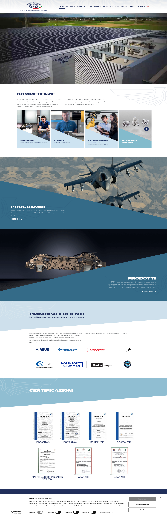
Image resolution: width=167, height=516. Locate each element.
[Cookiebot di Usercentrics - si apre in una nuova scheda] (16, 512)
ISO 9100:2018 (70, 442)
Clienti (117, 6)
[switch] (58, 512)
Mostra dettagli (105, 512)
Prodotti (107, 6)
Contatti (139, 6)
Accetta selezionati (142, 504)
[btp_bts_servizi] (135, 129)
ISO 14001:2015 (97, 442)
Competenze (81, 6)
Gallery (124, 6)
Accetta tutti (142, 499)
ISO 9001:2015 (43, 442)
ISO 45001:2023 (124, 442)
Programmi (95, 6)
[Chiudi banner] (160, 497)
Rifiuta (142, 510)
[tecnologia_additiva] (33, 129)
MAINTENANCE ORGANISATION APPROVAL (47, 478)
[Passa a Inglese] (147, 6)
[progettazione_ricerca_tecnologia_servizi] (67, 129)
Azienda (69, 6)
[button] (70, 6)
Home (62, 6)
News (132, 6)
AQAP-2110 (83, 477)
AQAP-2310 (119, 477)
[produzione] (101, 129)
